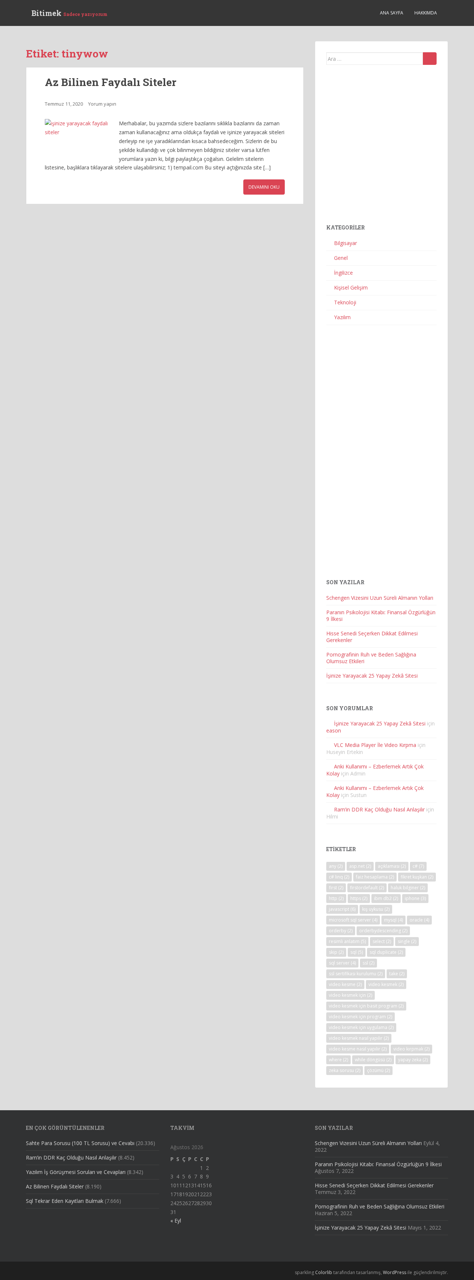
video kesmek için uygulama (361, 1027)
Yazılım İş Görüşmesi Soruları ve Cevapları (76, 1171)
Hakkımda (425, 13)
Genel (341, 257)
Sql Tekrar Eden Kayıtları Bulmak (64, 1200)
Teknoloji (345, 302)
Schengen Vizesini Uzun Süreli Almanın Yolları (379, 597)
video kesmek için (350, 995)
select (382, 941)
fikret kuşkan (417, 877)
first (336, 887)
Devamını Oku (264, 187)
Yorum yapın (102, 103)
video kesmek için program (360, 1016)
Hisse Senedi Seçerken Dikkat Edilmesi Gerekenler (372, 637)
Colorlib (323, 1272)
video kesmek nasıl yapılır (359, 1038)
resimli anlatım (347, 941)
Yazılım (342, 317)
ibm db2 (386, 898)
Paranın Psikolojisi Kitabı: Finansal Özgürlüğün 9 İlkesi (380, 615)
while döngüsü (373, 1059)
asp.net (360, 866)
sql (356, 952)
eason (333, 730)
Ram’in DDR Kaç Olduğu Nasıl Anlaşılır (379, 809)
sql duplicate (386, 952)
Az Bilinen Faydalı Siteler (110, 82)
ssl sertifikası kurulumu (356, 973)
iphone (415, 898)
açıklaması (392, 866)
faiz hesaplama (375, 877)
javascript (342, 909)
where (338, 1059)
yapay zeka (413, 1059)
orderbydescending (383, 930)
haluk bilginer (408, 887)
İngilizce (343, 272)
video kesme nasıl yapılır (358, 1049)
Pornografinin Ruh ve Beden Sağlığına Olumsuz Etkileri (371, 658)
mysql (393, 920)
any (336, 866)
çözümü (378, 1070)
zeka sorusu (344, 1070)
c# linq (339, 877)
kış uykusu (376, 909)
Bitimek (69, 13)
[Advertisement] (381, 147)
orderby (341, 930)
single (407, 941)
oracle (419, 920)
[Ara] (430, 58)
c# (418, 866)
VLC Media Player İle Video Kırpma (375, 744)
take (396, 973)
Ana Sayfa (391, 13)
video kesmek (386, 984)
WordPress (394, 1272)
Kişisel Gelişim (351, 287)
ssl (368, 963)
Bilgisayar (345, 243)
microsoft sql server (353, 920)
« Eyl (175, 1220)
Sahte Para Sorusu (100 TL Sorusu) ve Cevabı (80, 1143)
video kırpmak (411, 1049)
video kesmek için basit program (366, 1006)
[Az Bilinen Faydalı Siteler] (78, 139)
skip (336, 952)
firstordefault (367, 887)
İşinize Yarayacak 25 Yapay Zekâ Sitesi (372, 675)
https (358, 898)
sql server (342, 963)
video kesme (345, 984)
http (336, 898)
